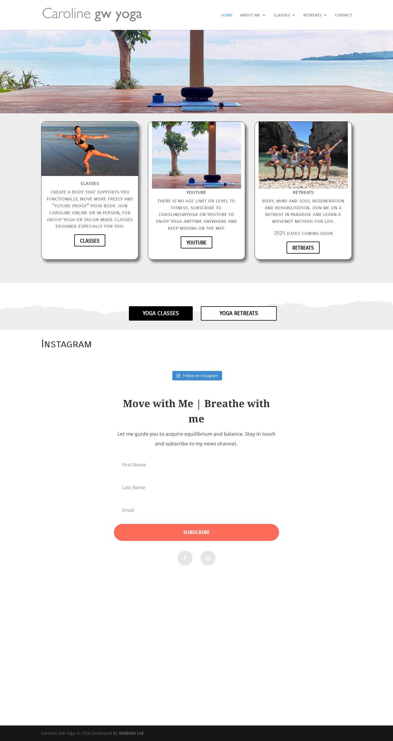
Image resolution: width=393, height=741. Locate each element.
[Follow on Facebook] (185, 558)
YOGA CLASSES (161, 313)
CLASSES (90, 241)
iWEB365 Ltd (131, 733)
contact (343, 15)
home (227, 15)
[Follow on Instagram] (208, 558)
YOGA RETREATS (239, 313)
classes (282, 15)
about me (250, 15)
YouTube (196, 243)
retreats (312, 15)
